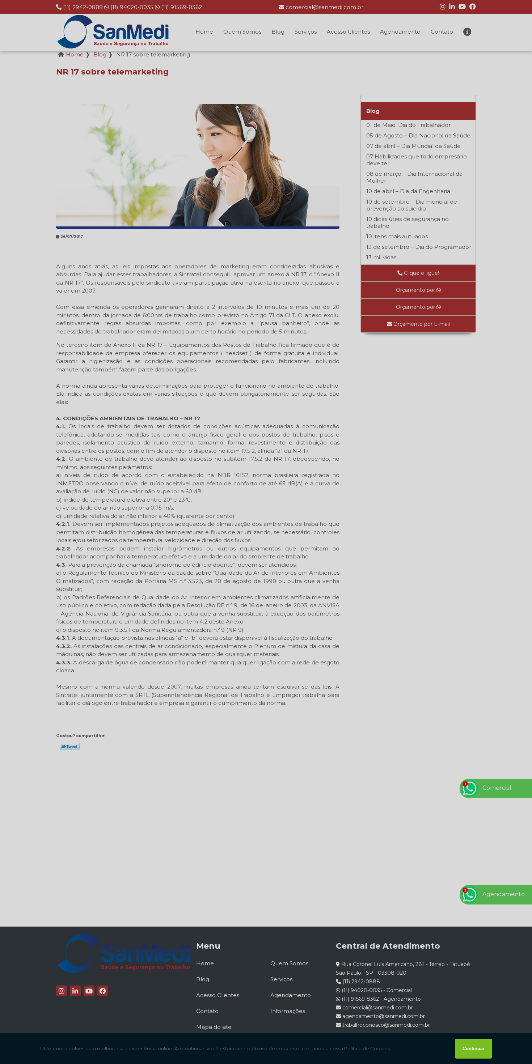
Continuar (474, 1048)
